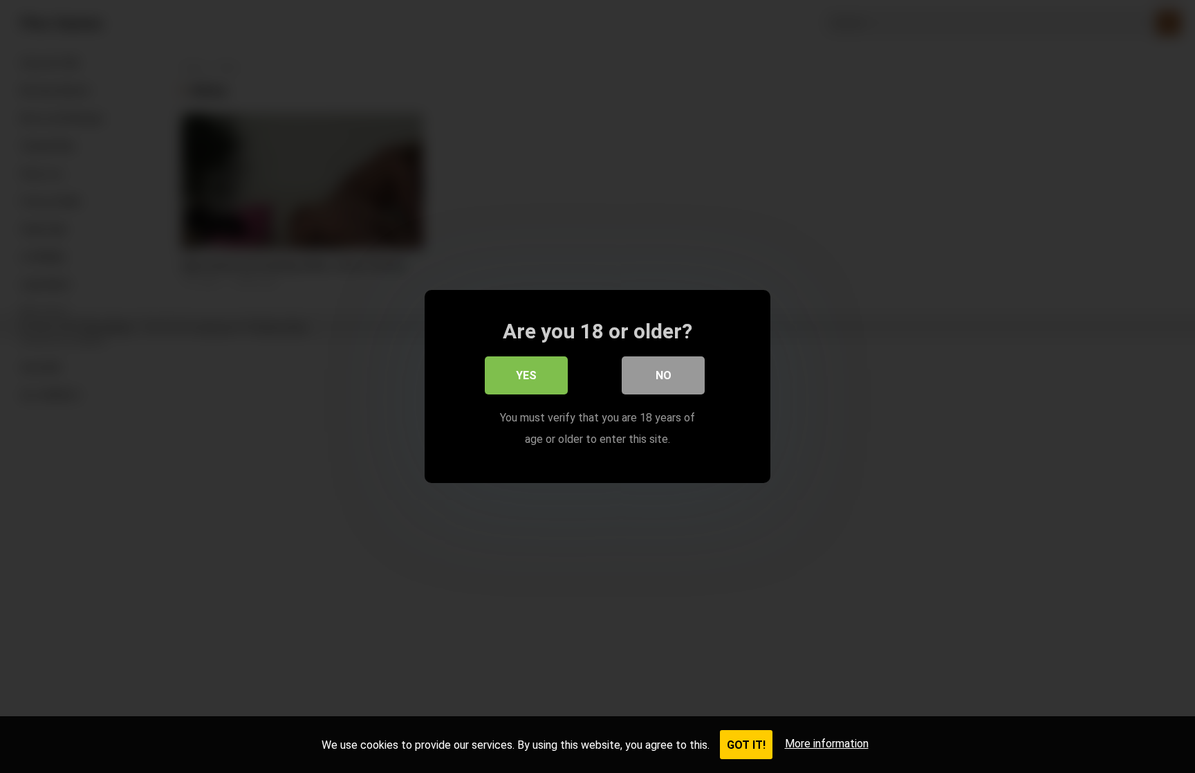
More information (827, 743)
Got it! (746, 745)
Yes (526, 375)
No (663, 375)
